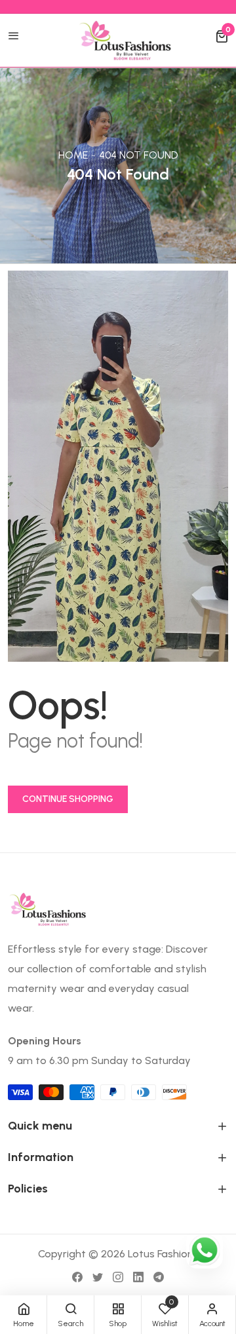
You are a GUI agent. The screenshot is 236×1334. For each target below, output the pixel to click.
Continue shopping (67, 799)
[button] (221, 36)
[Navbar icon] (14, 36)
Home (73, 155)
